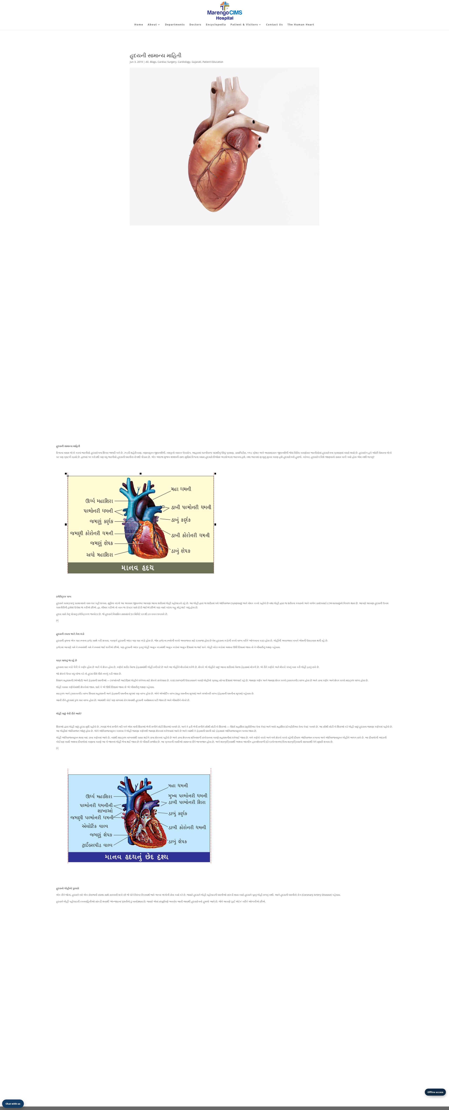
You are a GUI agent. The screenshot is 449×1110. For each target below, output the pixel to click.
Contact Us (274, 24)
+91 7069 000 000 (290, 407)
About (152, 24)
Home (138, 24)
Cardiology (184, 61)
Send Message (343, 964)
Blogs (153, 61)
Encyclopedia (216, 24)
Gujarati (196, 61)
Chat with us (13, 1103)
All (147, 61)
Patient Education (213, 61)
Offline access (435, 1092)
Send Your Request (362, 1060)
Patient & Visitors (244, 24)
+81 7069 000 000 (224, 964)
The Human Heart (300, 24)
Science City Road (106, 964)
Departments (175, 24)
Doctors (195, 24)
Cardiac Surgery (167, 61)
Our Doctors (153, 408)
